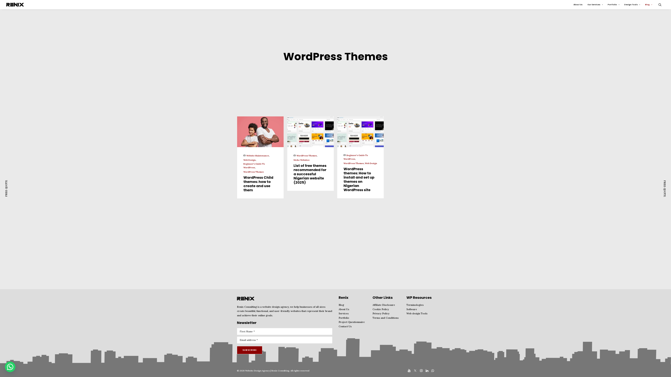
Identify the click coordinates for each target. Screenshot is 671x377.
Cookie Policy (381, 309)
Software (411, 309)
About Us (578, 4)
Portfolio (612, 4)
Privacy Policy (381, 313)
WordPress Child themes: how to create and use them (258, 184)
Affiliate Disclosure (384, 304)
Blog (647, 4)
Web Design (249, 160)
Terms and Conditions (386, 317)
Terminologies (415, 304)
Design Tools (631, 4)
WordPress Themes (253, 172)
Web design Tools (416, 313)
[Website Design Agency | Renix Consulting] (15, 5)
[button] (661, 4)
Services (344, 313)
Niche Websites (301, 160)
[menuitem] (578, 4)
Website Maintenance (257, 155)
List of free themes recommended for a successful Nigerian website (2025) (310, 174)
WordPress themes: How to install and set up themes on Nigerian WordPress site (359, 179)
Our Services (593, 4)
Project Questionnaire (352, 322)
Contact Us (345, 326)
